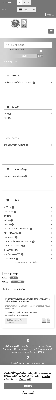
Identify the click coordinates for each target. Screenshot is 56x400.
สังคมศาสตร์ (10, 249)
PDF (7, 117)
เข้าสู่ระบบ (50, 15)
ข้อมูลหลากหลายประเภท (15, 176)
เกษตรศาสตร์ (10, 258)
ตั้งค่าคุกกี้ (28, 393)
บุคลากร (8, 224)
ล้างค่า (40, 55)
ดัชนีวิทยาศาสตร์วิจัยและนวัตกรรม (19, 82)
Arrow (26, 9)
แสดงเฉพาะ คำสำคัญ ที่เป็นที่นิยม (27, 262)
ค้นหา (24, 55)
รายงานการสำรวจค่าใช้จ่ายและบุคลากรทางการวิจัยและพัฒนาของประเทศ (27, 300)
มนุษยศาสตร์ (10, 237)
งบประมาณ (9, 211)
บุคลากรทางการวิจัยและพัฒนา (17, 228)
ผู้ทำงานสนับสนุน (12, 232)
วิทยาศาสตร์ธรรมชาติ (14, 245)
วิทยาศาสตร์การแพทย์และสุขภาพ (19, 241)
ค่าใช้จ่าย (8, 207)
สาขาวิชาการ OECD (13, 254)
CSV (7, 113)
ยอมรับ (28, 386)
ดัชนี (7, 215)
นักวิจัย (8, 220)
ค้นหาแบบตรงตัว (17, 49)
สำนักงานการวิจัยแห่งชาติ (15, 144)
